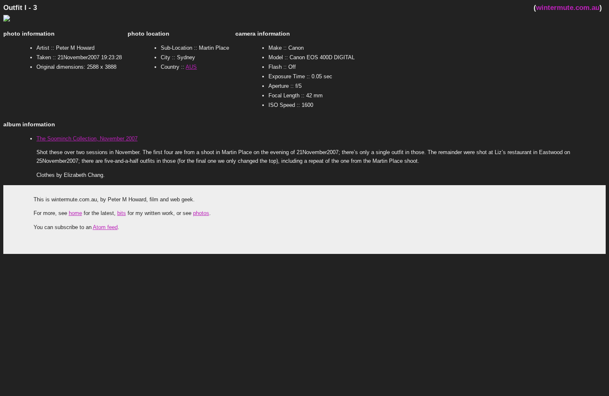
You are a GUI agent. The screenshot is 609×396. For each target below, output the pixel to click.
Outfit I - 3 (20, 7)
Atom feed (105, 227)
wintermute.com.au (567, 7)
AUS (191, 67)
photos (201, 213)
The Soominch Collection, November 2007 (87, 138)
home (75, 213)
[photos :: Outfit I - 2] (19, 19)
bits (121, 213)
